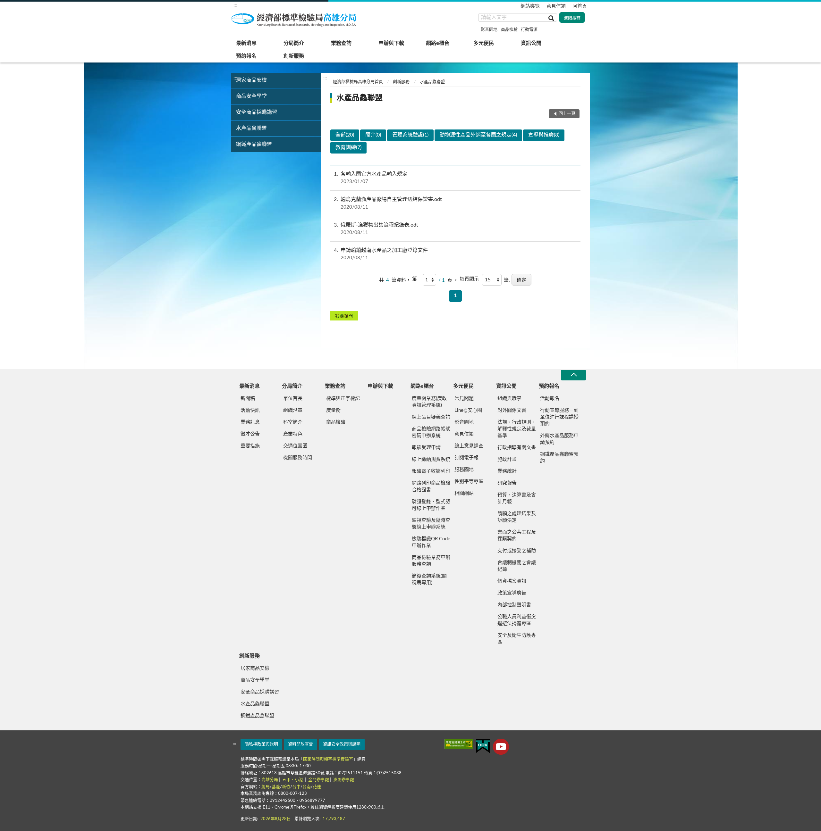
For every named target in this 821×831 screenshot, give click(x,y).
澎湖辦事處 (343, 780)
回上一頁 (567, 114)
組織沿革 (292, 410)
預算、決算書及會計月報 (516, 498)
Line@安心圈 (468, 410)
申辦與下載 (391, 43)
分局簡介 (294, 43)
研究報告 (507, 483)
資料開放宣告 (300, 744)
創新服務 (294, 56)
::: (235, 5)
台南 (306, 787)
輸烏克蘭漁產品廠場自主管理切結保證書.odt (388, 203)
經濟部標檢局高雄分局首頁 (358, 82)
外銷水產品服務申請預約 (559, 439)
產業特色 (292, 434)
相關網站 (464, 493)
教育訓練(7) (348, 147)
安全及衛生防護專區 (516, 638)
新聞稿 (248, 398)
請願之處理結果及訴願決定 (516, 517)
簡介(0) (373, 134)
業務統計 (507, 471)
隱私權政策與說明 (261, 744)
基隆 (276, 787)
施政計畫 (507, 459)
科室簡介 (292, 422)
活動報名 (549, 398)
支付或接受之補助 (516, 550)
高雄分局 (269, 780)
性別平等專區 (468, 481)
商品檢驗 (509, 30)
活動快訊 (250, 410)
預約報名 (246, 56)
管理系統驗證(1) (410, 134)
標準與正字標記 (343, 398)
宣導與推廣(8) (543, 134)
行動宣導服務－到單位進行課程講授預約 (559, 417)
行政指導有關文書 (516, 447)
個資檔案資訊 (511, 581)
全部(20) (344, 134)
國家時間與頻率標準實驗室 (328, 759)
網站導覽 (530, 6)
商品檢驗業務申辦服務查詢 (431, 561)
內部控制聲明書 (514, 604)
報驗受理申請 (426, 447)
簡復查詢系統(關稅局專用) (429, 579)
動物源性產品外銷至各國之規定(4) (478, 134)
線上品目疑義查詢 (431, 417)
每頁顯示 (469, 279)
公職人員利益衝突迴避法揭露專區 (516, 620)
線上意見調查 (468, 446)
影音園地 (489, 30)
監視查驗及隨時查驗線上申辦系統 (431, 523)
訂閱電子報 (466, 457)
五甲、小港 (293, 780)
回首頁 (579, 6)
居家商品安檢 (251, 80)
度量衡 (333, 410)
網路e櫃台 (437, 43)
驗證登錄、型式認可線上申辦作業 (431, 505)
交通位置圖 (295, 446)
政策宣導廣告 (511, 593)
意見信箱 (556, 6)
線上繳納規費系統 (431, 459)
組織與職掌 (509, 398)
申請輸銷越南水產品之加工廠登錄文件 (381, 254)
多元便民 (483, 43)
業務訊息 (250, 422)
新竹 (286, 787)
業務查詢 (341, 43)
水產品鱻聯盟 (251, 128)
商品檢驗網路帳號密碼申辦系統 (431, 432)
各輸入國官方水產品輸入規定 (370, 177)
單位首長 (292, 398)
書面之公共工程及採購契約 (516, 535)
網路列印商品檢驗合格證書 (431, 486)
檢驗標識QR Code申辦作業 (431, 542)
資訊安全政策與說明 (341, 744)
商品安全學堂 (251, 96)
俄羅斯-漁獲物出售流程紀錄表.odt (376, 228)
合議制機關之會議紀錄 (516, 566)
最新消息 (246, 43)
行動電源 (529, 30)
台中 (296, 787)
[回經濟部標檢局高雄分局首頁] (295, 18)
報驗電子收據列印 (431, 471)
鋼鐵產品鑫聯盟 (254, 144)
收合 (573, 375)
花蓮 (317, 787)
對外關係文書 (511, 410)
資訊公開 (531, 43)
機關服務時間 (297, 457)
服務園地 (464, 469)
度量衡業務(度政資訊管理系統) (429, 402)
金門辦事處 (318, 780)
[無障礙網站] (458, 744)
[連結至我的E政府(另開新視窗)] (483, 746)
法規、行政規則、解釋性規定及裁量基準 (516, 429)
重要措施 (250, 446)
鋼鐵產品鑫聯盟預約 (559, 457)
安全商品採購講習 (256, 112)
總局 (265, 787)
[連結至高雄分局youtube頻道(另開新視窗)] (501, 747)
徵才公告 (250, 434)
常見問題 (464, 398)
